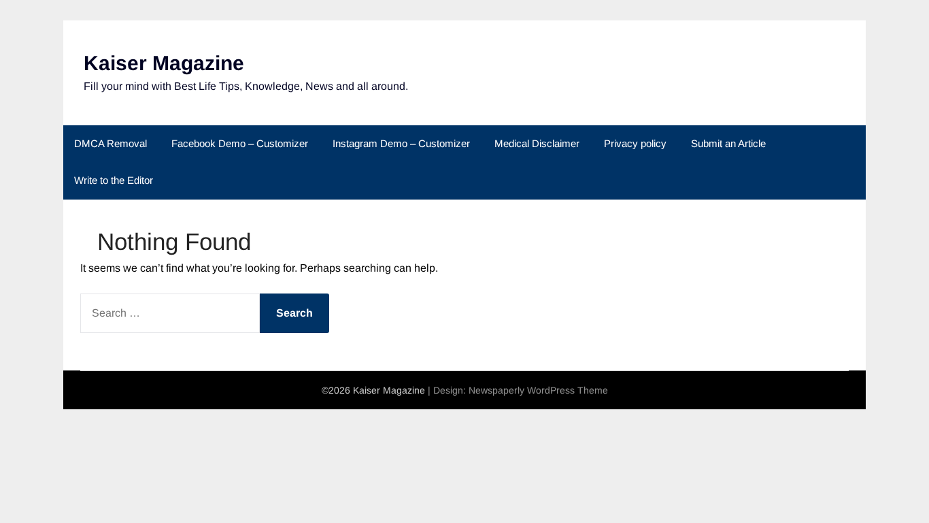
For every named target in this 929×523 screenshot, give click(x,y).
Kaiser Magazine (164, 63)
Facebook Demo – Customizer (239, 143)
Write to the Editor (113, 180)
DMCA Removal (110, 143)
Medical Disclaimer (536, 143)
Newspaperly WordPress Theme (538, 390)
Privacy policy (635, 143)
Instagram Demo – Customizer (401, 143)
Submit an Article (728, 143)
